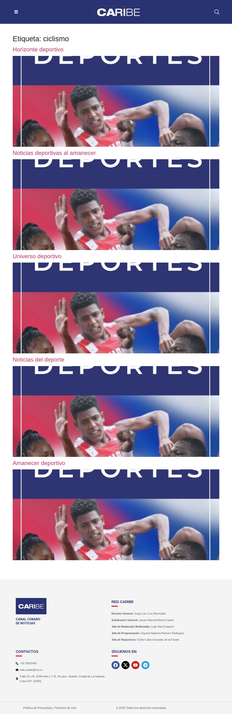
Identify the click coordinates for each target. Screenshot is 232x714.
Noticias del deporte (38, 359)
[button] (216, 12)
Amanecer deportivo (39, 463)
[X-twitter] (125, 665)
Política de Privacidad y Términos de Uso (49, 707)
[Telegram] (145, 665)
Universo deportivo (37, 256)
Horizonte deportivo (38, 49)
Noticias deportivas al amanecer (54, 153)
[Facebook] (115, 665)
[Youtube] (135, 665)
